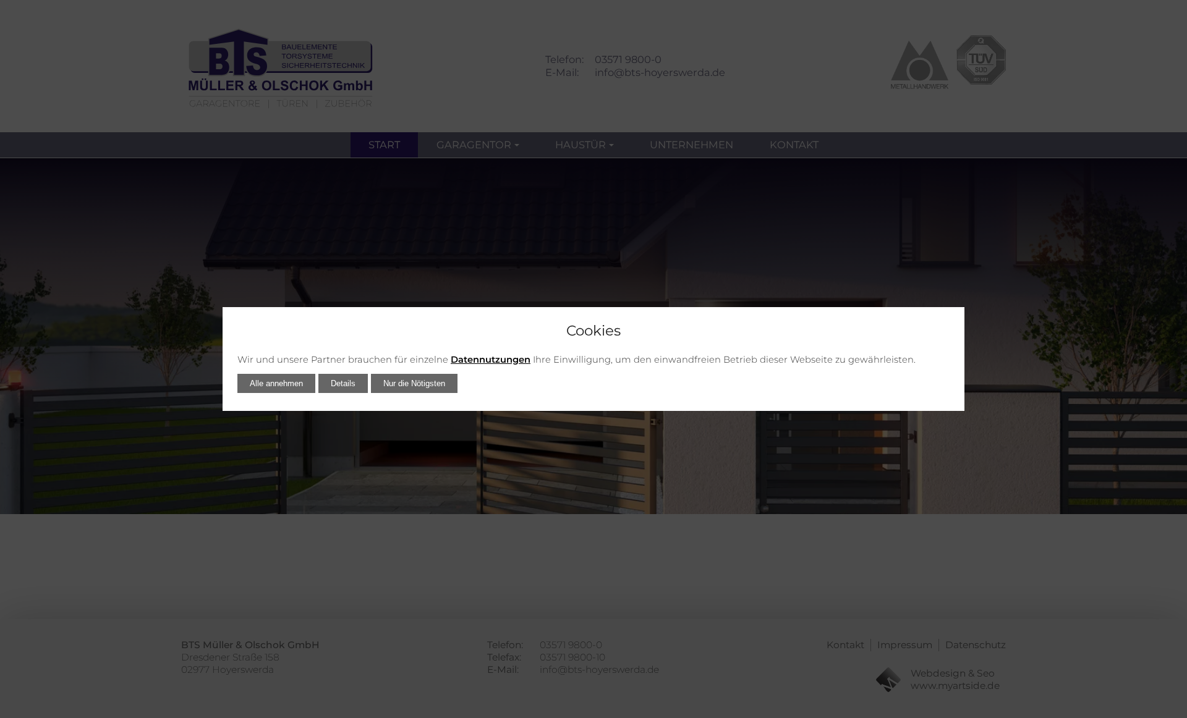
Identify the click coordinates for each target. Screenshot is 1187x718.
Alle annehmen (276, 383)
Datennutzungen (490, 359)
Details (343, 383)
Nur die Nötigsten (414, 383)
